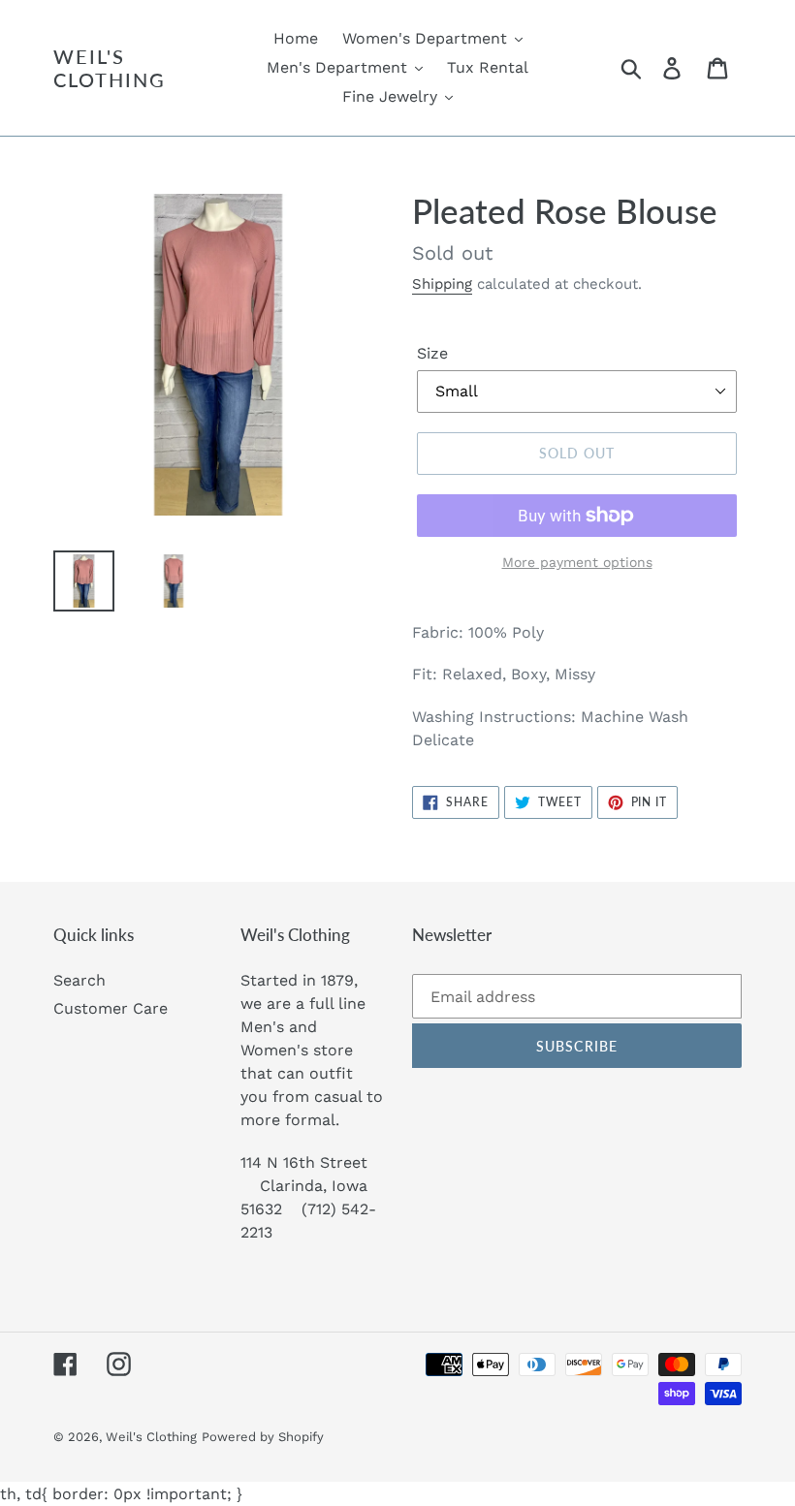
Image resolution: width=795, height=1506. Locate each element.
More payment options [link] (577, 562)
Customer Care (110, 1008)
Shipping (442, 284)
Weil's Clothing (109, 68)
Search (79, 980)
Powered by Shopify (263, 1436)
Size (432, 353)
